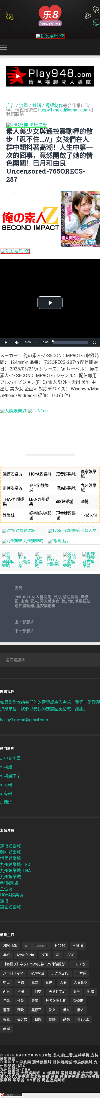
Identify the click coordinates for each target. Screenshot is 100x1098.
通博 (4, 901)
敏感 (34, 1001)
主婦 (20, 983)
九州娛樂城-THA (15, 870)
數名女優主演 (56, 1001)
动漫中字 (12, 775)
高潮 (6, 1029)
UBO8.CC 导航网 (15, 1062)
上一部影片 (24, 622)
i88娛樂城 (9, 882)
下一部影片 (24, 631)
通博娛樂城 (10, 846)
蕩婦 (52, 1019)
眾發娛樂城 (40, 1076)
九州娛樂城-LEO (15, 864)
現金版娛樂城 (53, 1079)
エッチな (79, 964)
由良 (24, 601)
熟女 (52, 1010)
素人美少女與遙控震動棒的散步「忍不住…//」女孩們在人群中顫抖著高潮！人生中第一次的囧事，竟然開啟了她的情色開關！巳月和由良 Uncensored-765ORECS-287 (49, 155)
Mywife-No (25, 955)
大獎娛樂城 (30, 1073)
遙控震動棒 (46, 605)
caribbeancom (36, 946)
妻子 (76, 992)
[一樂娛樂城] (38, 410)
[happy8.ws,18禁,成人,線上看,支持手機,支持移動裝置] (50, 15)
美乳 (6, 1019)
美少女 (67, 601)
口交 (38, 992)
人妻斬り (80, 983)
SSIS (71, 955)
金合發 (6, 888)
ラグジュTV (60, 973)
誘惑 (66, 1019)
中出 (6, 983)
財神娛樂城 (10, 852)
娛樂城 (6, 1079)
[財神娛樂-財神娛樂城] (90, 565)
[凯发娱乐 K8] (50, 36)
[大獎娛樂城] (13, 410)
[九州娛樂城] (39, 566)
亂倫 (49, 983)
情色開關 (71, 596)
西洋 (8, 802)
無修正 (36, 1010)
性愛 (20, 1001)
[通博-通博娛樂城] (18, 530)
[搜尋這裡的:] (50, 660)
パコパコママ (13, 973)
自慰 (38, 1019)
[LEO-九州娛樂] (53, 564)
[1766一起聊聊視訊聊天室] (72, 530)
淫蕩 (6, 1010)
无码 (18, 588)
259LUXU (10, 946)
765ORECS (24, 596)
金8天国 (83, 1019)
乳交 (34, 983)
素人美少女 (49, 601)
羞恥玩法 (83, 601)
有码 (8, 793)
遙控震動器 (24, 605)
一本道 (81, 973)
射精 (90, 992)
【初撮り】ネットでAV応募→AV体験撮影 (34, 964)
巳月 (57, 596)
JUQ (6, 955)
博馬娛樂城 (10, 858)
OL (58, 955)
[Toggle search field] (96, 47)
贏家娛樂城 (10, 907)
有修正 (78, 1001)
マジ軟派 (37, 973)
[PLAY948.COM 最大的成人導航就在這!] (50, 84)
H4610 (78, 946)
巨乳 (6, 1001)
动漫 (8, 766)
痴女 (66, 1010)
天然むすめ (57, 992)
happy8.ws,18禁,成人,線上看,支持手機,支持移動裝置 (49, 1057)
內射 (6, 992)
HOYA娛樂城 (11, 895)
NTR (45, 955)
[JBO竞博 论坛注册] (26, 125)
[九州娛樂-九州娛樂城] (22, 540)
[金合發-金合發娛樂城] (70, 565)
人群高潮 (43, 596)
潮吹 (20, 1010)
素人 (34, 601)
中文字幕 (12, 758)
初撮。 (22, 992)
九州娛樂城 (10, 876)
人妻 (63, 983)
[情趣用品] (58, 540)
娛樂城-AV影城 (27, 1079)
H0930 (60, 946)
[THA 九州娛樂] (24, 566)
